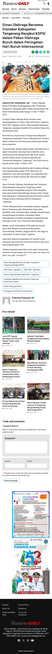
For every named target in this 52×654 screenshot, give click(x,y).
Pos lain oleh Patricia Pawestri (24, 301)
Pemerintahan (34, 9)
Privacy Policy (23, 605)
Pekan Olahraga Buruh (12, 286)
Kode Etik (6, 609)
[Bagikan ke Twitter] (40, 52)
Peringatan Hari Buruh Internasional (18, 291)
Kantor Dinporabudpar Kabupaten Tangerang (21, 274)
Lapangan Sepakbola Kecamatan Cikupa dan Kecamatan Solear (21, 280)
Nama (8, 461)
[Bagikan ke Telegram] (48, 52)
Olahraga (26, 18)
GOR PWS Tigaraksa (32, 270)
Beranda (5, 9)
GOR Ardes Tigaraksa (12, 270)
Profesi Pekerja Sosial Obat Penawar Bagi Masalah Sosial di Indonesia (13, 403)
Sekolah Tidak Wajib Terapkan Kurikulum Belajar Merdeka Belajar (38, 338)
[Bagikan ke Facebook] (37, 52)
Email (30, 461)
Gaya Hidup (15, 18)
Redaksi (5, 605)
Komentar (10, 438)
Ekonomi (22, 9)
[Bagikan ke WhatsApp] (44, 52)
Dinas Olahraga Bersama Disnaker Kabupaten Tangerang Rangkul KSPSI (22, 263)
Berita (14, 9)
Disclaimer (22, 609)
